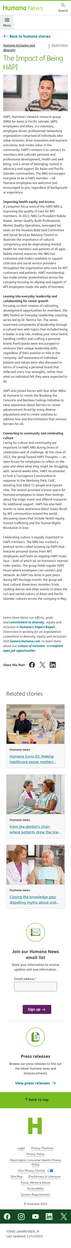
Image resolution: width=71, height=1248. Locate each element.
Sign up (34, 1009)
